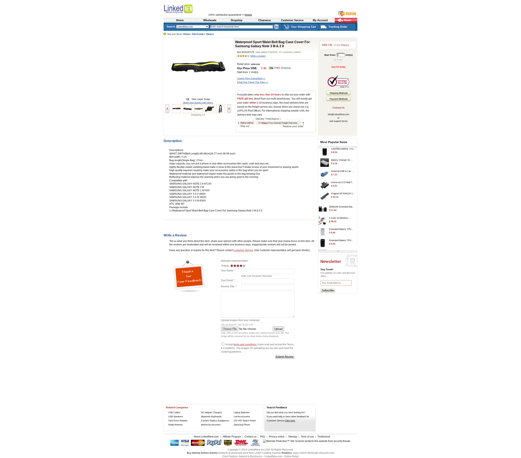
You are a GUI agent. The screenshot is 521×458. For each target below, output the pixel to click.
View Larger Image (200, 99)
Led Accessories (242, 416)
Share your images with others (198, 102)
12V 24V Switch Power (245, 420)
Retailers (287, 452)
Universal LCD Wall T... (342, 179)
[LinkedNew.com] (188, 8)
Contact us (250, 436)
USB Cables (174, 412)
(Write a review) (258, 56)
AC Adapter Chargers (211, 412)
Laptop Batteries (242, 412)
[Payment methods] (338, 100)
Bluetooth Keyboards (211, 416)
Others (210, 34)
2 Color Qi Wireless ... (340, 214)
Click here (290, 420)
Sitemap (292, 436)
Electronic (198, 34)
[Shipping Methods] (338, 94)
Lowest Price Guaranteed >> (251, 78)
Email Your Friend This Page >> (252, 82)
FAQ (262, 436)
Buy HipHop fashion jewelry (202, 452)
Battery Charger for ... (342, 156)
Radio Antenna (175, 424)
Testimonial (323, 436)
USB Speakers (175, 416)
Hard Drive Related (177, 420)
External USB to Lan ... (342, 168)
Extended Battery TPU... (341, 226)
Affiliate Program (232, 436)
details (248, 14)
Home (186, 34)
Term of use (307, 436)
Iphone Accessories (211, 424)
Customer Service (243, 250)
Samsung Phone (242, 424)
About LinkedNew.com (206, 436)
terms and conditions (245, 344)
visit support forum (338, 121)
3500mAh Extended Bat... (341, 203)
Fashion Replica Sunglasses (215, 420)
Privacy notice (277, 436)
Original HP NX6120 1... (343, 190)
